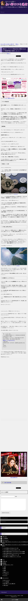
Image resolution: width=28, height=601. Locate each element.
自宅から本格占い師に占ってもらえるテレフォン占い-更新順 (14, 553)
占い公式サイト (6, 573)
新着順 (4, 568)
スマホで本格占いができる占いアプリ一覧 (10, 548)
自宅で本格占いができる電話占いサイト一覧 (11, 554)
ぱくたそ (16, 194)
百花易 (7, 482)
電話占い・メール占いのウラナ (9, 340)
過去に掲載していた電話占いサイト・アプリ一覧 (12, 556)
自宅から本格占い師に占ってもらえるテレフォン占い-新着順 (14, 551)
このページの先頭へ (15, 599)
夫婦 (5, 482)
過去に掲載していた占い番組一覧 (9, 583)
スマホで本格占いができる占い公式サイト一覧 (11, 549)
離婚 (10, 482)
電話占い (8, 53)
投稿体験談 (4, 563)
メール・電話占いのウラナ (9, 98)
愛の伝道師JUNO (14, 477)
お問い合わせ (4, 536)
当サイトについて (5, 540)
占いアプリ (5, 575)
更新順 (4, 570)
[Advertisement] (14, 28)
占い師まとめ (4, 561)
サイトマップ (4, 592)
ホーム (3, 559)
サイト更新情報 (5, 538)
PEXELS (18, 265)
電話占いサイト (6, 572)
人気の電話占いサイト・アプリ (7, 564)
